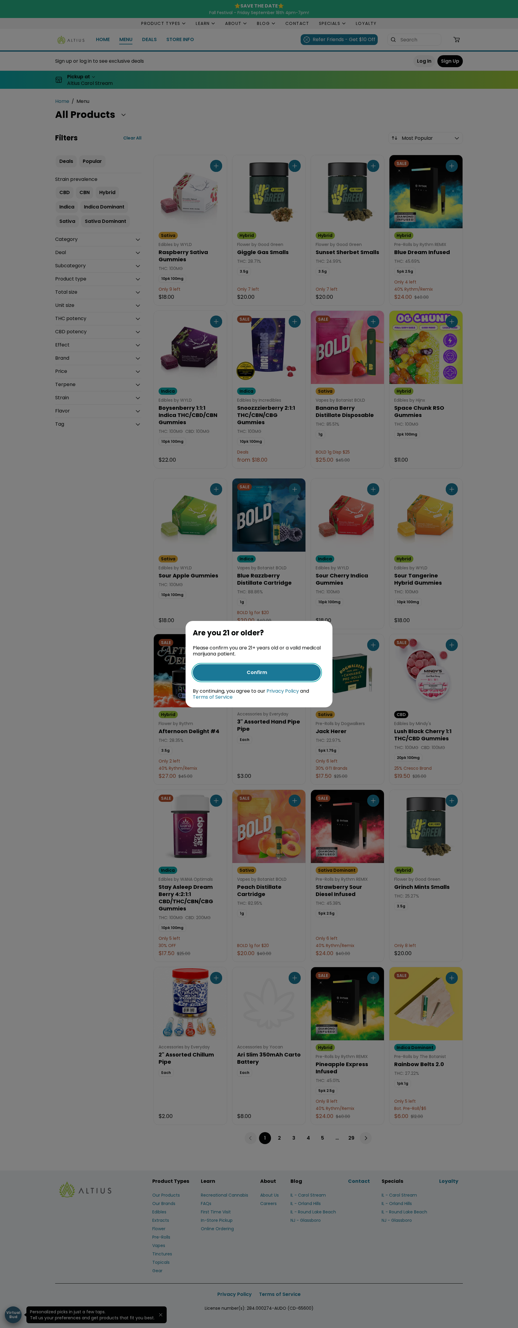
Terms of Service (213, 697)
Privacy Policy (282, 691)
